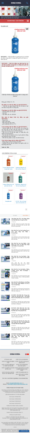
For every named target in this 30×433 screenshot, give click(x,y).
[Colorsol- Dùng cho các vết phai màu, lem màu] (8, 182)
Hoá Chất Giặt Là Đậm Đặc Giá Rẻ (22, 375)
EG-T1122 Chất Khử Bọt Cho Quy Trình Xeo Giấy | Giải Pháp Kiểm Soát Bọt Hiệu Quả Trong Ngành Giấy (20, 309)
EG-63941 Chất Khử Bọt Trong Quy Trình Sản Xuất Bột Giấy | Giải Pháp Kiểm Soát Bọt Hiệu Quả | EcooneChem (20, 296)
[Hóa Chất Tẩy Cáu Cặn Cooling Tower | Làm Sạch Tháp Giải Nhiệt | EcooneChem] (5, 236)
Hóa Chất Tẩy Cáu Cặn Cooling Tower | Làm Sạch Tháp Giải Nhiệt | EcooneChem (20, 232)
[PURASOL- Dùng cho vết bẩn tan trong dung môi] (21, 182)
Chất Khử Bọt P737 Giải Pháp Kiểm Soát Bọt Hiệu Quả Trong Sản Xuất (20, 219)
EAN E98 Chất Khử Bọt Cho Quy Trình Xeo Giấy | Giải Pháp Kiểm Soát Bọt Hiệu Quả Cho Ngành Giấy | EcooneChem (20, 335)
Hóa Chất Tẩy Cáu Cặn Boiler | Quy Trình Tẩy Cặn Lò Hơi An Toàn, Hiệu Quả (20, 257)
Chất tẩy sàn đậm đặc (22, 359)
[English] (26, 354)
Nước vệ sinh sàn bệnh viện (8, 362)
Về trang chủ (8, 359)
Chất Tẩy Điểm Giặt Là (22, 372)
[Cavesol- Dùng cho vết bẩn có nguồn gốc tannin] (8, 165)
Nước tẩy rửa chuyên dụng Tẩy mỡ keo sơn (8, 373)
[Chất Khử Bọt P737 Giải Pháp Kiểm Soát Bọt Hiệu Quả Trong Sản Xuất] (5, 224)
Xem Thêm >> (26, 215)
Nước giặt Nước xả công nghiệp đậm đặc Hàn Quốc (22, 369)
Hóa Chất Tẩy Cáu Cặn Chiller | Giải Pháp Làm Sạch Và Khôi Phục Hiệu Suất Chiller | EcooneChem (20, 244)
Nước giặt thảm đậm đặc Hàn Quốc (22, 365)
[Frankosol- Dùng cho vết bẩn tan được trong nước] (21, 165)
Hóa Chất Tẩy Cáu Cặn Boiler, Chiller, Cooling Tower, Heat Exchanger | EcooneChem (20, 270)
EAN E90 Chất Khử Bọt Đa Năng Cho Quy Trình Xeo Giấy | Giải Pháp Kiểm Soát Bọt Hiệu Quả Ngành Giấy (20, 322)
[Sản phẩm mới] (15, 54)
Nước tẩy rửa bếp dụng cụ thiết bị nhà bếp (8, 365)
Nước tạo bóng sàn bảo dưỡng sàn (8, 368)
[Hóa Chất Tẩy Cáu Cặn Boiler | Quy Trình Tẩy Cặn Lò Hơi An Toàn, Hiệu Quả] (5, 261)
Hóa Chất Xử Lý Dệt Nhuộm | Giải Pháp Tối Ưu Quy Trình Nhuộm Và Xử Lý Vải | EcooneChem (20, 283)
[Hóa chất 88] (15, 2)
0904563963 (24, 431)
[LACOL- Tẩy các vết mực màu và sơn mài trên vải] (21, 199)
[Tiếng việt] (28, 354)
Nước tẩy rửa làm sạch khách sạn (21, 362)
